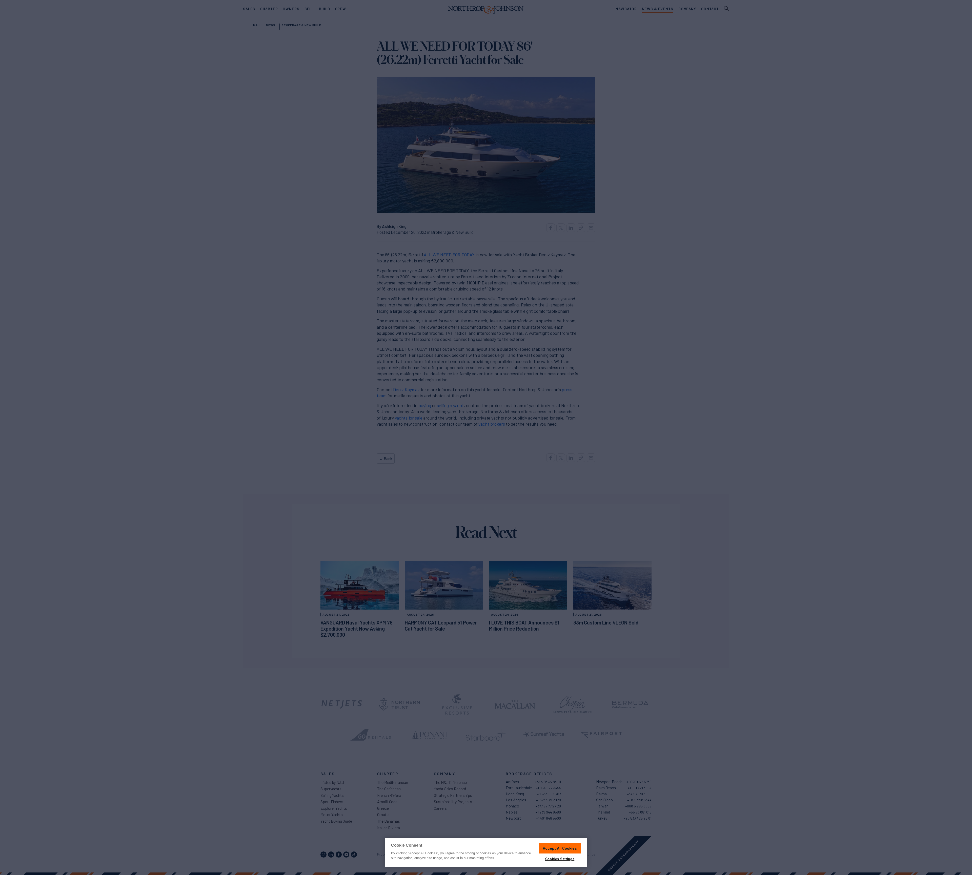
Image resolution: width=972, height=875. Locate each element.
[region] (486, 852)
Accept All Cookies (560, 848)
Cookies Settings (559, 859)
